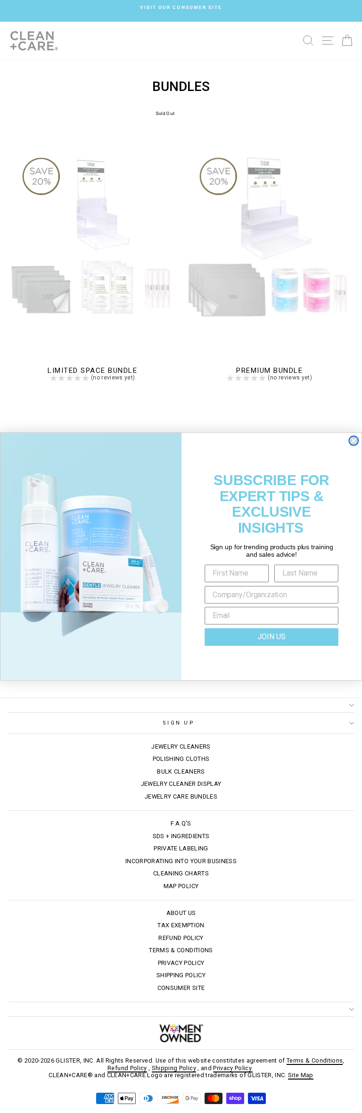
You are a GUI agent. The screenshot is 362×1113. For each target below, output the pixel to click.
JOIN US (271, 636)
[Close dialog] (353, 440)
